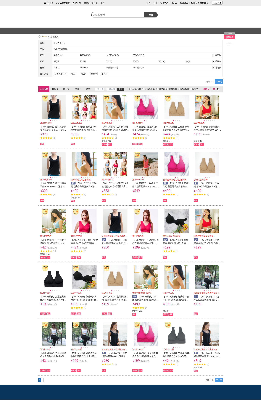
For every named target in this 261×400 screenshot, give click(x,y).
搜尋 (151, 14)
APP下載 (77, 3)
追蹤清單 (184, 3)
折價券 (194, 3)
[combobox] (117, 14)
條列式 (218, 89)
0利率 (195, 89)
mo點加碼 (136, 89)
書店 (102, 3)
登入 (148, 3)
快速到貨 (173, 89)
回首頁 (50, 3)
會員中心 (164, 3)
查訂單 (174, 3)
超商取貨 (185, 89)
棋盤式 (214, 89)
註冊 (155, 3)
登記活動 (217, 3)
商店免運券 (150, 89)
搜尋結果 (54, 37)
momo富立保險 (63, 3)
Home (44, 37)
